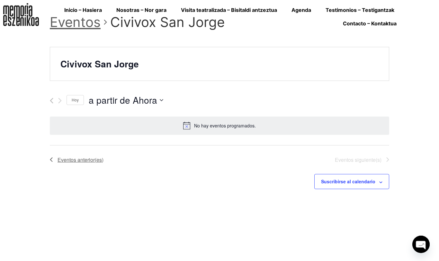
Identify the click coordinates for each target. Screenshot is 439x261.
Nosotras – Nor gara (141, 10)
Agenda (301, 10)
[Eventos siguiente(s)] (60, 101)
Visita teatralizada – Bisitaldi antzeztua (229, 10)
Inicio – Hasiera (83, 10)
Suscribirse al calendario (348, 181)
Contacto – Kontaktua (370, 23)
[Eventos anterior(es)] (51, 101)
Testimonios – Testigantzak (360, 10)
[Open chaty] (421, 244)
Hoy (75, 99)
